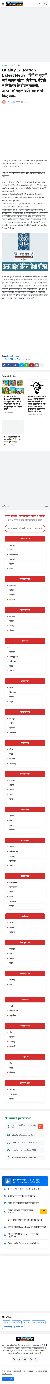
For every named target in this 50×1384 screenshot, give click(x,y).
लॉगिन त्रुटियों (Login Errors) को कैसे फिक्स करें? (27, 1227)
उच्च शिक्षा (6, 1322)
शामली (11, 1099)
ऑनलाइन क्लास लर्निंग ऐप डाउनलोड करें (24, 1157)
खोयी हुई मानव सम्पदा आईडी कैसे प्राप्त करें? (24, 1189)
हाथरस (11, 825)
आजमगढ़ (12, 980)
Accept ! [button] (8, 1379)
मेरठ (10, 647)
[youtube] (25, 1359)
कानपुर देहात (13, 887)
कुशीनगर (12, 728)
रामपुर (11, 794)
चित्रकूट (12, 949)
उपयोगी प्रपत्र (8, 1327)
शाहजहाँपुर (12, 763)
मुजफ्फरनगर (13, 1094)
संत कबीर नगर (13, 1011)
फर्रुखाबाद (12, 901)
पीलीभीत (12, 759)
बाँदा (10, 953)
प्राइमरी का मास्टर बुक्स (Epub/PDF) (24, 1150)
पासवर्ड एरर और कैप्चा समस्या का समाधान (26, 1211)
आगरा (11, 687)
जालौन (11, 927)
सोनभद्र (12, 1072)
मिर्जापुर (11, 1063)
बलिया (11, 984)
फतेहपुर (11, 590)
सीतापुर (11, 564)
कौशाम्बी (11, 595)
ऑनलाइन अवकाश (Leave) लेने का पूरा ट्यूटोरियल (23, 1235)
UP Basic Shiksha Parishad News (16, 359)
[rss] (36, 1359)
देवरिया (11, 723)
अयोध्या (11, 847)
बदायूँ (11, 754)
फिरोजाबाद (12, 692)
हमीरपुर (11, 958)
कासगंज (11, 830)
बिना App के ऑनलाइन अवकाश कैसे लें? (23, 1243)
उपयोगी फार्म (19, 1327)
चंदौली (11, 621)
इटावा (11, 896)
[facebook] (14, 1359)
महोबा (11, 963)
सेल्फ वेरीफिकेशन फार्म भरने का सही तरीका (25, 1220)
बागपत (11, 671)
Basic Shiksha (14, 65)
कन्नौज (11, 906)
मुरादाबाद (12, 780)
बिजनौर (11, 789)
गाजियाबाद (12, 661)
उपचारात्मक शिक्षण (38, 1322)
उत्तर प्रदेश (16, 1322)
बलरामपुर (12, 1041)
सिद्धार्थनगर (12, 1015)
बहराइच (11, 1037)
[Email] (36, 365)
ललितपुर (12, 932)
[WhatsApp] (26, 365)
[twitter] (19, 1359)
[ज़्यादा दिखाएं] (41, 365)
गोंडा (10, 1032)
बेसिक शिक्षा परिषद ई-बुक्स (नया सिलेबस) (24, 1135)
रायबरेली (12, 559)
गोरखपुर (12, 718)
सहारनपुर (12, 1089)
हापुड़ (11, 666)
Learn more (7, 1374)
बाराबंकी (11, 856)
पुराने (45, 506)
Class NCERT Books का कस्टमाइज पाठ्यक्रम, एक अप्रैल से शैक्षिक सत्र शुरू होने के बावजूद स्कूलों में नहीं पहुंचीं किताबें (13, 402)
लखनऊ (11, 545)
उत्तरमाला (26, 1322)
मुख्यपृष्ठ (4, 65)
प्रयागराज (12, 585)
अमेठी (11, 865)
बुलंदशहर (12, 652)
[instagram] (30, 1359)
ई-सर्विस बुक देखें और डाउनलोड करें (21, 1196)
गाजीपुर (11, 626)
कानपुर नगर (13, 882)
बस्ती (11, 1006)
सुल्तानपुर (12, 861)
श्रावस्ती (12, 1046)
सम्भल (11, 799)
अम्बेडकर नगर (13, 851)
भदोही (11, 1068)
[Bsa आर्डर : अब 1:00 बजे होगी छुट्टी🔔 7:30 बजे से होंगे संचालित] (13, 427)
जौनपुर (11, 630)
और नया (6, 506)
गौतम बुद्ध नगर (13, 656)
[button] (3, 4)
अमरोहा (11, 785)
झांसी (11, 923)
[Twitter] (21, 365)
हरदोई (11, 550)
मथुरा (11, 701)
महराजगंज (12, 732)
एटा (10, 820)
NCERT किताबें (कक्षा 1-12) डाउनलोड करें (26, 1126)
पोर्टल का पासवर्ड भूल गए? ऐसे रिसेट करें (23, 1203)
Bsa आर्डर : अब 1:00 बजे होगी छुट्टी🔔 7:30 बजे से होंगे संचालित (12, 439)
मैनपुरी (11, 697)
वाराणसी (12, 616)
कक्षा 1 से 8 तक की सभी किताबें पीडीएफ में (24, 1143)
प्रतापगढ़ (12, 599)
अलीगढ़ (11, 816)
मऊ (10, 989)
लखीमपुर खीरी (13, 554)
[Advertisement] (25, 35)
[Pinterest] (31, 365)
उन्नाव (11, 568)
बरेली (11, 749)
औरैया (11, 892)
